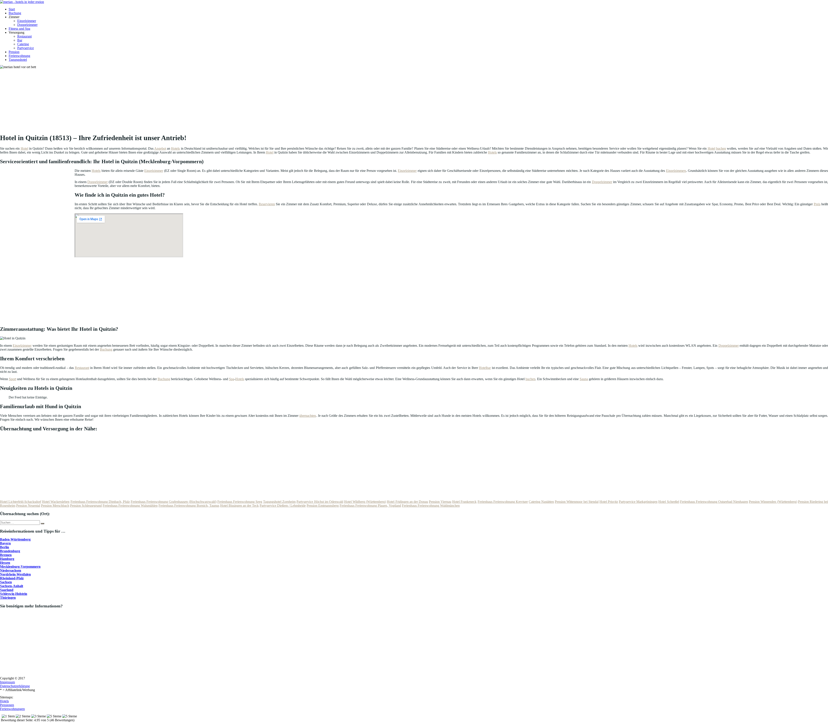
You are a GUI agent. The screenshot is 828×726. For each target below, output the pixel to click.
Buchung (15, 13)
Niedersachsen (10, 570)
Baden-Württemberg (15, 539)
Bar (19, 40)
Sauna (584, 379)
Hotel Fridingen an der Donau (407, 501)
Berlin (4, 547)
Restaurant (24, 36)
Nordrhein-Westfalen (15, 574)
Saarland (6, 590)
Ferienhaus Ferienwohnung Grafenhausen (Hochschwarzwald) (173, 501)
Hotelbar (485, 368)
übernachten (307, 415)
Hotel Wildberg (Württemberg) (365, 501)
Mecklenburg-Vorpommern (20, 566)
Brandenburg (10, 551)
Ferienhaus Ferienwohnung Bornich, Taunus (188, 505)
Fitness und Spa (19, 28)
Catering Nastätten (541, 501)
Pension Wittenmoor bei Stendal (576, 501)
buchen (721, 148)
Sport (12, 379)
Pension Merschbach (55, 505)
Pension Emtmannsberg (323, 505)
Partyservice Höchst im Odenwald (319, 501)
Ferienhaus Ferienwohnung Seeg (239, 501)
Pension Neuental (28, 505)
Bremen (6, 555)
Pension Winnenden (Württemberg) (773, 501)
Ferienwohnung (19, 56)
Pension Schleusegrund (86, 505)
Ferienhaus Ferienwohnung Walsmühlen (130, 505)
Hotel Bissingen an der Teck (239, 505)
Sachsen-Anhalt (11, 586)
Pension (14, 52)
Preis (817, 204)
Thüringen (8, 597)
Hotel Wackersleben (55, 501)
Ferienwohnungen (12, 709)
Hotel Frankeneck (464, 501)
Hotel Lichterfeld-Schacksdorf (20, 501)
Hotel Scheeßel (668, 501)
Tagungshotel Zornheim (279, 501)
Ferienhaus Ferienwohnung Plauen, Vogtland (370, 505)
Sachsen (6, 582)
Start (12, 9)
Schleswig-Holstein (13, 594)
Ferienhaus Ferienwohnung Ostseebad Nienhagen (714, 501)
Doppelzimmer (27, 25)
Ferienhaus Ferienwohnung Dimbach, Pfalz (100, 501)
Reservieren (267, 204)
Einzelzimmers (676, 170)
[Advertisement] (132, 99)
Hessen (5, 562)
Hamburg (7, 559)
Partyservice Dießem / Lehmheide (283, 505)
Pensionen (7, 705)
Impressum (7, 682)
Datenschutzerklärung (15, 686)
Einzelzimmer (26, 21)
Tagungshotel (18, 59)
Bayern (5, 543)
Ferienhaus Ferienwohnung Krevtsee (503, 501)
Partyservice (25, 48)
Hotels (175, 148)
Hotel (24, 148)
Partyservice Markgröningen (638, 501)
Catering (23, 44)
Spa (231, 379)
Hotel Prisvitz (608, 501)
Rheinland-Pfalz (12, 578)
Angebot (160, 148)
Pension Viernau (440, 501)
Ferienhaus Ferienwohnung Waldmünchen (431, 505)
